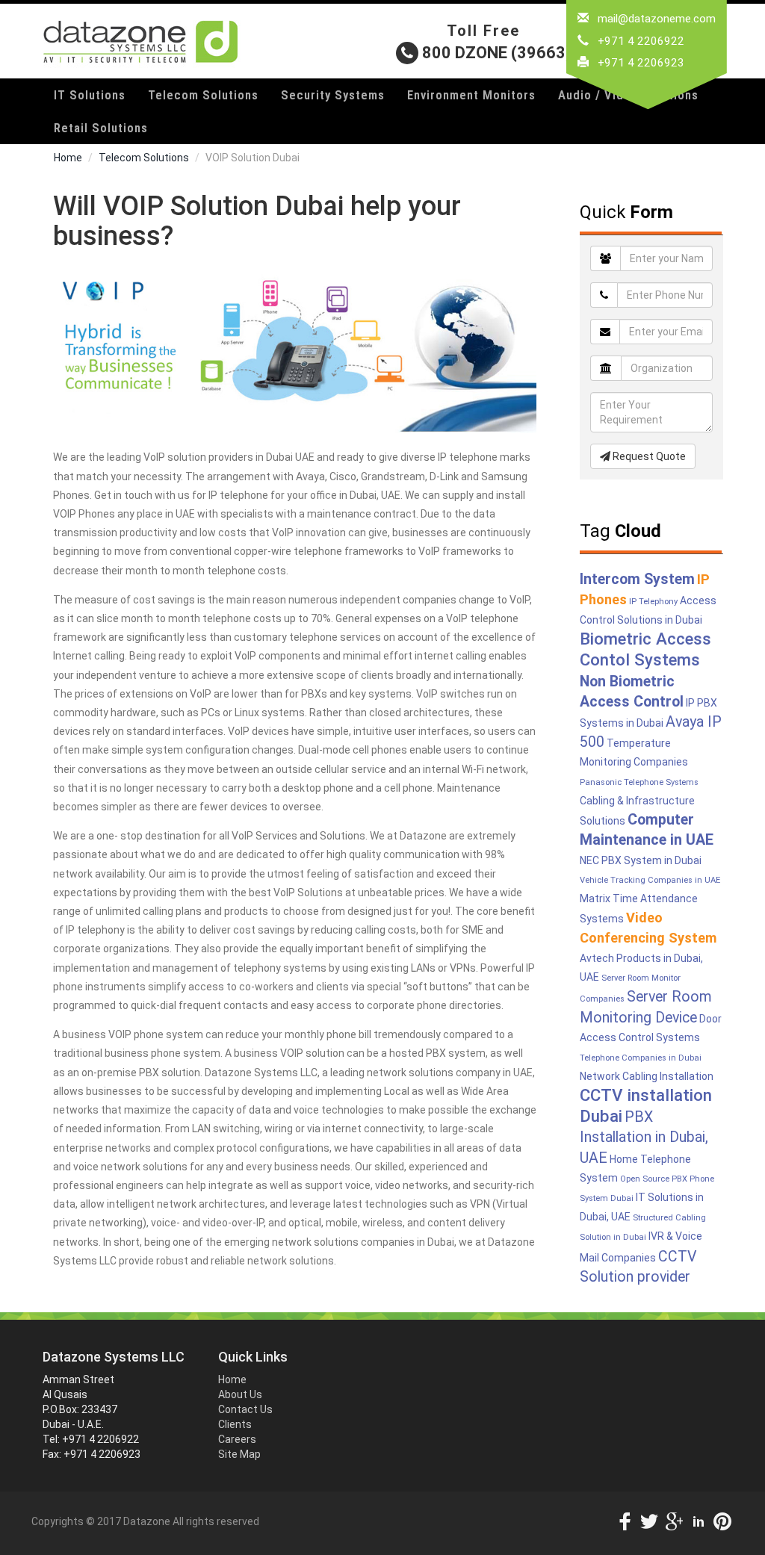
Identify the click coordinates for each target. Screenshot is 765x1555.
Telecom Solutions (203, 94)
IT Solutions (90, 94)
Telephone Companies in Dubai (640, 1058)
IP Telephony (653, 601)
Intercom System (637, 579)
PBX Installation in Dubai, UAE (644, 1137)
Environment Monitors (471, 94)
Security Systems (333, 94)
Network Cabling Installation (646, 1076)
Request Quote (648, 456)
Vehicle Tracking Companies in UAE (650, 880)
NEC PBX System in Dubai (640, 860)
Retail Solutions (101, 127)
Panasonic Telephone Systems (639, 782)
